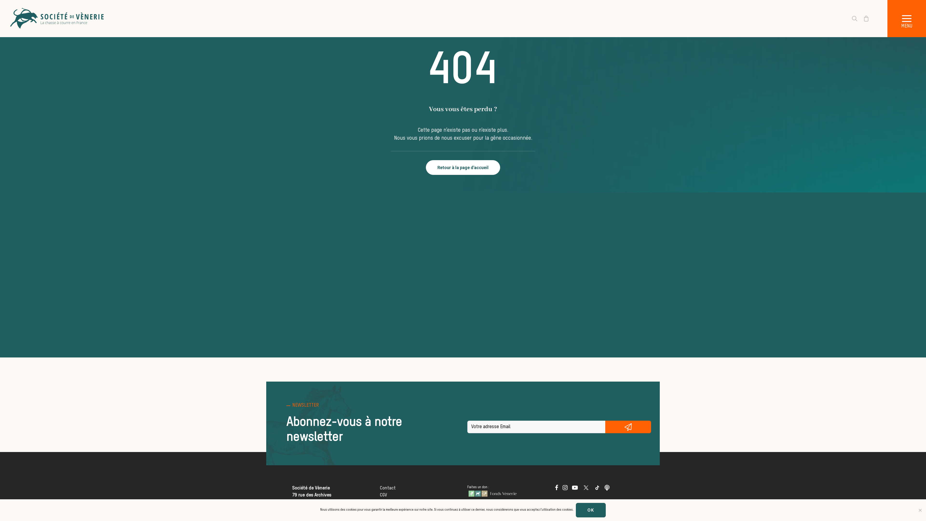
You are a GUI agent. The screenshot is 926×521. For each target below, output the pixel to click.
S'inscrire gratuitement (628, 427)
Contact (388, 488)
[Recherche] (852, 18)
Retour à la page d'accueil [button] (463, 167)
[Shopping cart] (863, 18)
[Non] (920, 510)
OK (590, 510)
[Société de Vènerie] (58, 19)
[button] (906, 18)
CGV (383, 495)
